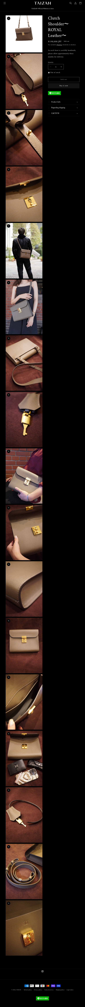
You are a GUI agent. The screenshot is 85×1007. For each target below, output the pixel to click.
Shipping (59, 45)
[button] (4, 3)
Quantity (50, 62)
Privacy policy (38, 990)
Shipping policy (60, 990)
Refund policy (28, 990)
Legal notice (70, 990)
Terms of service (48, 990)
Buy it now (64, 85)
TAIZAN (18, 990)
